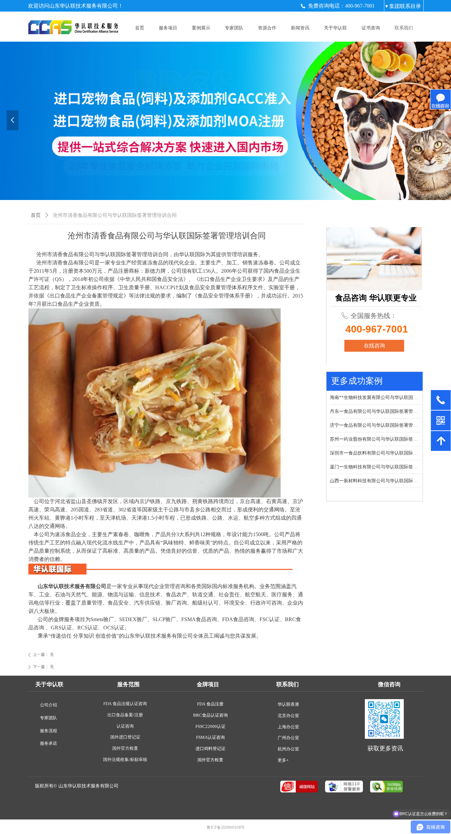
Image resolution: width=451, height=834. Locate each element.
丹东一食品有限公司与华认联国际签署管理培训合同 (375, 406)
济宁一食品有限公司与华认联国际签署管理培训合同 (375, 419)
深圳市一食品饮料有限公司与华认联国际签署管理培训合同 (375, 447)
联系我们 (404, 27)
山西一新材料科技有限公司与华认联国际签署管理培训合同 (375, 475)
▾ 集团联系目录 (403, 6)
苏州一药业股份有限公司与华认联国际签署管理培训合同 (375, 433)
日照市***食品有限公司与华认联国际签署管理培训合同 (375, 489)
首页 (36, 215)
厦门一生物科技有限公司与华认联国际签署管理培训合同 (375, 461)
